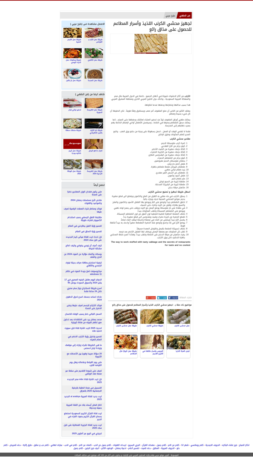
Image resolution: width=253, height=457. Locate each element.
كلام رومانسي (197, 445)
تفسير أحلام (133, 448)
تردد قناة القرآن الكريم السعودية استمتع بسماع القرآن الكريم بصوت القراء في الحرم (83, 416)
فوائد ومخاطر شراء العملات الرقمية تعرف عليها (83, 210)
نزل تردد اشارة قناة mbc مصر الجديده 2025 (84, 381)
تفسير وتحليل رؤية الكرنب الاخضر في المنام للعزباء (85, 338)
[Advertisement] (149, 74)
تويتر (164, 297)
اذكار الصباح (244, 445)
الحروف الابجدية (212, 445)
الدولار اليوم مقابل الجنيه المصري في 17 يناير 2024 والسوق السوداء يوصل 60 (83, 281)
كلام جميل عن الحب (102, 445)
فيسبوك (174, 297)
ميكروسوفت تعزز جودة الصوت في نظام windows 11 (84, 273)
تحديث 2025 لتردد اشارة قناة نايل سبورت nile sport (83, 330)
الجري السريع (134, 445)
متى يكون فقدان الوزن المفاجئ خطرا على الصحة (84, 193)
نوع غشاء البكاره (229, 445)
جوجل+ (153, 297)
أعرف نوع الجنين (92, 448)
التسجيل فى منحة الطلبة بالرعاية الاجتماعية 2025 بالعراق (87, 389)
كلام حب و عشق (41, 445)
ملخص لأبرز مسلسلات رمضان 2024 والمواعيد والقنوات (86, 202)
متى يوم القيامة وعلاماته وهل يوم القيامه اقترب (85, 364)
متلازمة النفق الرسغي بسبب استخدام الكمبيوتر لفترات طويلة (84, 219)
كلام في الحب (70, 445)
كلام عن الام (173, 445)
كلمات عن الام (85, 445)
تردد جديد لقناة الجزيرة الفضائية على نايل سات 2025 (83, 427)
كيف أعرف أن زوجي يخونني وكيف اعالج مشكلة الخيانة (84, 247)
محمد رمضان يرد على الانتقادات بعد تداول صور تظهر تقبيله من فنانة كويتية (83, 321)
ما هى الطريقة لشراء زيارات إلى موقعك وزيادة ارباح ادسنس (83, 347)
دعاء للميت (146, 448)
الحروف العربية (168, 448)
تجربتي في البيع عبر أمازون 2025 (87, 433)
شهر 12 (185, 445)
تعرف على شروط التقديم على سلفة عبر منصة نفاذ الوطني (83, 372)
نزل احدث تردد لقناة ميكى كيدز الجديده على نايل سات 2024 (84, 238)
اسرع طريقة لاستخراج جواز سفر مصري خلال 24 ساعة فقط (84, 290)
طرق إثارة (27, 445)
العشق (156, 448)
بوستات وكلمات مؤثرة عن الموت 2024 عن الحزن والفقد (83, 256)
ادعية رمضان (120, 448)
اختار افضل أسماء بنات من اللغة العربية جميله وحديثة (84, 407)
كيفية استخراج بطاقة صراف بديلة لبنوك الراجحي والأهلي (83, 264)
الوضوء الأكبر (107, 448)
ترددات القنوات (119, 445)
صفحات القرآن (148, 445)
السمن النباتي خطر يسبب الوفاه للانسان (83, 314)
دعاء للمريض (15, 445)
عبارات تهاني (56, 445)
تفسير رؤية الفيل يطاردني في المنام (85, 225)
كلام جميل (161, 445)
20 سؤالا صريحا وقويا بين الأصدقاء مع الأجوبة (84, 355)
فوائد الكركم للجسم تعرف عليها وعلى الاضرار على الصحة (84, 307)
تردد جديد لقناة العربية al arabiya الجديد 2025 (83, 398)
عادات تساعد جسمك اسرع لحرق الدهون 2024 (84, 298)
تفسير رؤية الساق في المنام (88, 231)
